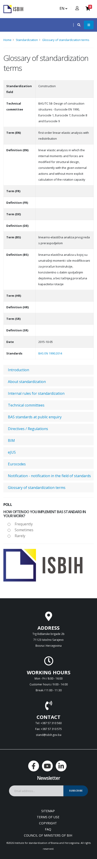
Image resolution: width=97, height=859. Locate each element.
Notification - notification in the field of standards (49, 475)
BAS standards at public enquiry (35, 416)
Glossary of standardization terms (65, 40)
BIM (11, 440)
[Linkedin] (61, 766)
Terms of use (48, 817)
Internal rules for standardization (36, 393)
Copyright (48, 823)
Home (7, 40)
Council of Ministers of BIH (48, 835)
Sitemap (48, 811)
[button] (76, 25)
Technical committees (26, 405)
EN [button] (62, 8)
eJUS (12, 452)
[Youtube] (47, 766)
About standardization (27, 381)
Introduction (18, 369)
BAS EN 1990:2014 (50, 353)
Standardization (27, 40)
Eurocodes (17, 464)
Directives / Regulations (28, 428)
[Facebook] (33, 766)
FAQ (48, 829)
